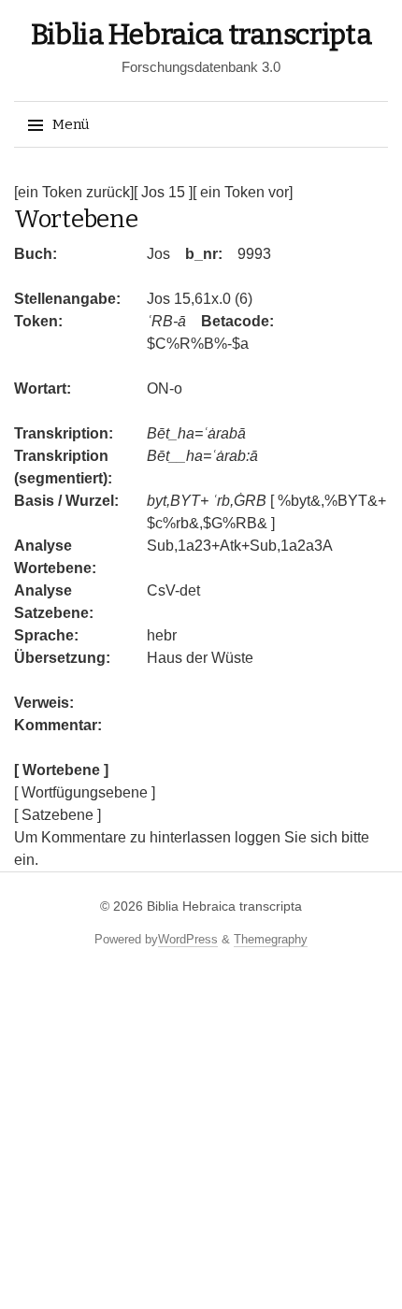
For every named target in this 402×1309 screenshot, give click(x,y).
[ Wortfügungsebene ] (84, 792)
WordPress (188, 939)
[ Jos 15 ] (163, 192)
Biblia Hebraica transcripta (201, 34)
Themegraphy (271, 939)
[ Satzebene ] (57, 815)
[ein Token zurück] (74, 192)
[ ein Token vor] (243, 192)
